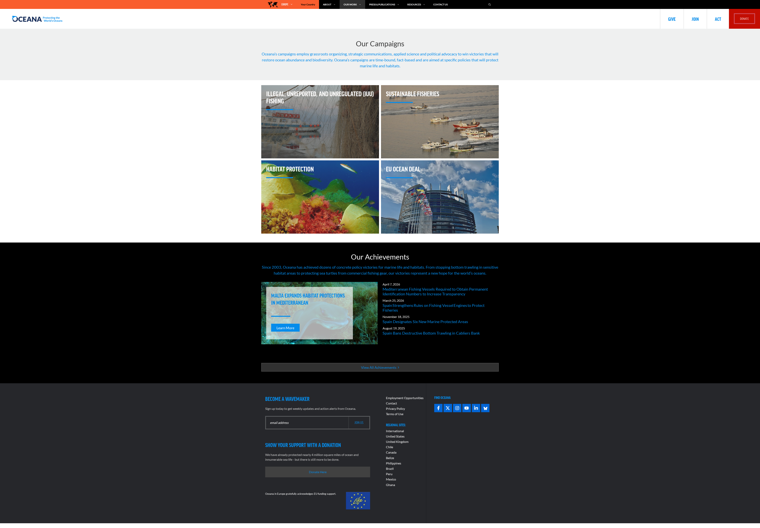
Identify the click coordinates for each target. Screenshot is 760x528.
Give (672, 18)
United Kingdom (397, 441)
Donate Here (318, 472)
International (395, 431)
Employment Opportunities (405, 398)
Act (718, 18)
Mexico (391, 479)
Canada (391, 452)
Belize (390, 458)
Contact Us (440, 4)
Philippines (393, 463)
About (327, 4)
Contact (391, 403)
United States (395, 436)
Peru (389, 474)
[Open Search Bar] (489, 4)
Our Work (350, 4)
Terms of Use (394, 414)
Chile (389, 447)
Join (695, 18)
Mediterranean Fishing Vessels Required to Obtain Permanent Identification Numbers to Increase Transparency (435, 291)
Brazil (390, 468)
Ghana (390, 485)
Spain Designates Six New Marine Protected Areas (425, 321)
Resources (414, 4)
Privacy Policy (395, 408)
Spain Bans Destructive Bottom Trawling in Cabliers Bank (431, 333)
